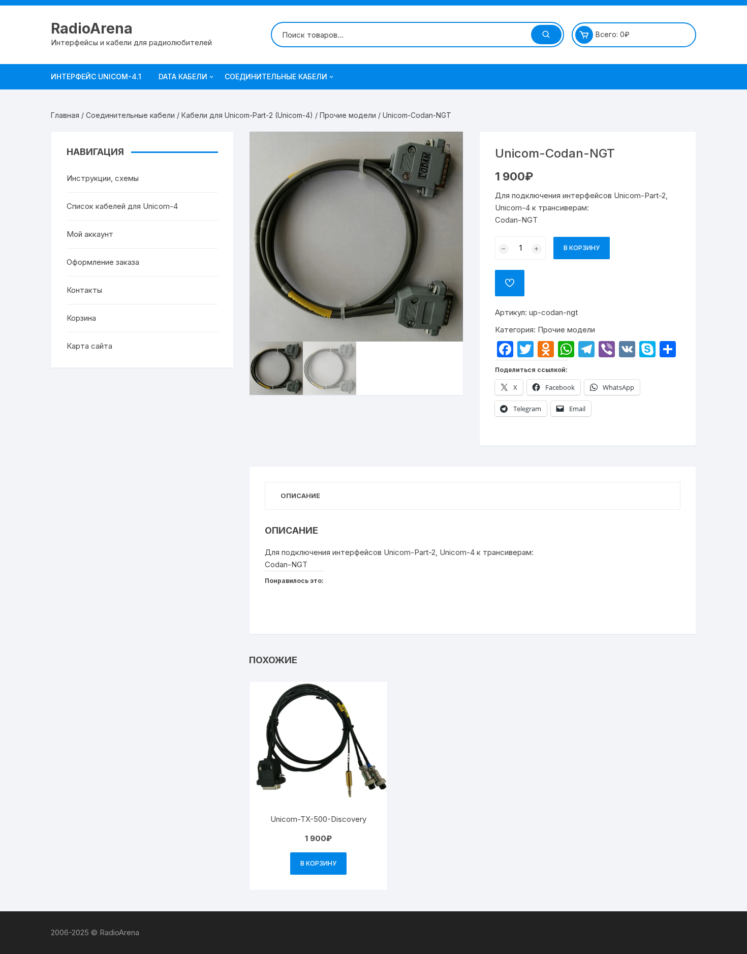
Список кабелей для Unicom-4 (122, 206)
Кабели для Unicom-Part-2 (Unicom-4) (247, 115)
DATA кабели (183, 76)
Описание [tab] (300, 495)
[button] (445, 149)
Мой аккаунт (90, 234)
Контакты (84, 290)
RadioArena (92, 28)
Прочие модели (348, 115)
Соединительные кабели (276, 76)
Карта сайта (89, 346)
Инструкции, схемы (103, 178)
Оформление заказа (103, 262)
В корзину (582, 248)
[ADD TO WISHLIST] (509, 283)
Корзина (81, 318)
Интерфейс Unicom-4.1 (96, 76)
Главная (65, 115)
